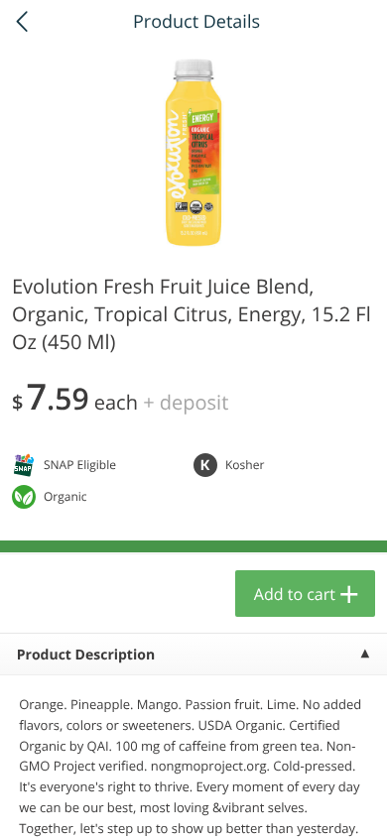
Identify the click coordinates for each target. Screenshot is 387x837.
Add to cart (294, 594)
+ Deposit (185, 402)
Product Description (86, 655)
